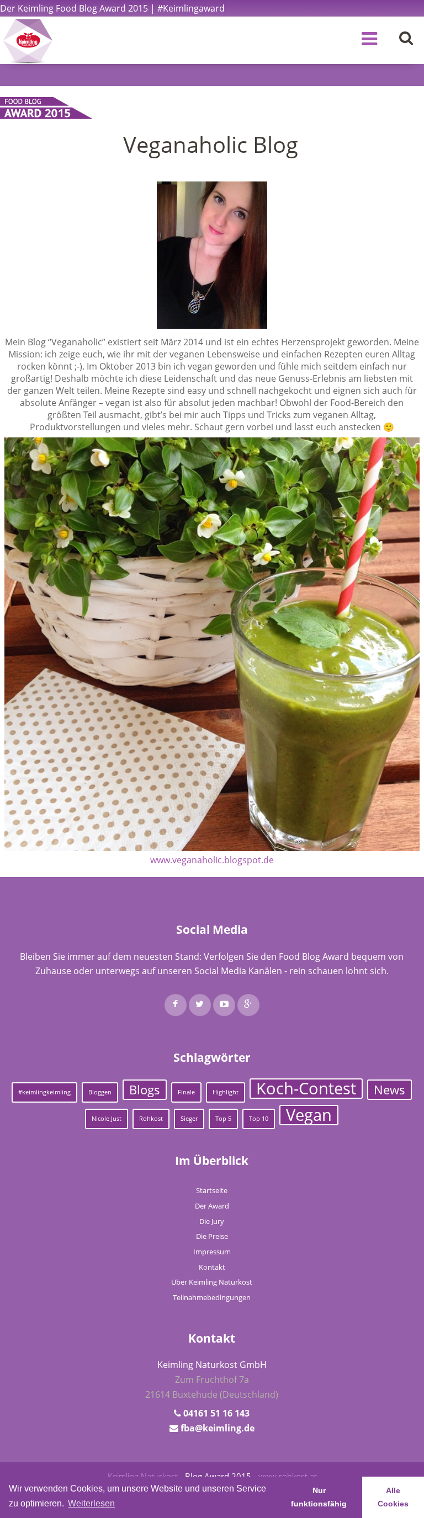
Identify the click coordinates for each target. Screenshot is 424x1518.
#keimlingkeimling (44, 1092)
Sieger (189, 1119)
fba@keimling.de (218, 1428)
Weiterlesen (91, 1503)
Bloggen (100, 1092)
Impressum (212, 1252)
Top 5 (223, 1119)
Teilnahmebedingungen (212, 1297)
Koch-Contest (306, 1088)
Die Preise (212, 1236)
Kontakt (212, 1267)
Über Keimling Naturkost (211, 1282)
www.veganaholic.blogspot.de (212, 860)
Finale (186, 1092)
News (389, 1090)
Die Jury (211, 1221)
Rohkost (151, 1119)
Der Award (212, 1206)
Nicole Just (106, 1119)
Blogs (144, 1090)
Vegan (309, 1115)
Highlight (226, 1092)
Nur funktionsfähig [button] (319, 1497)
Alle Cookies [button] (393, 1497)
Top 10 (258, 1119)
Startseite (211, 1190)
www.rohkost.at (287, 1476)
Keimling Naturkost (143, 1476)
